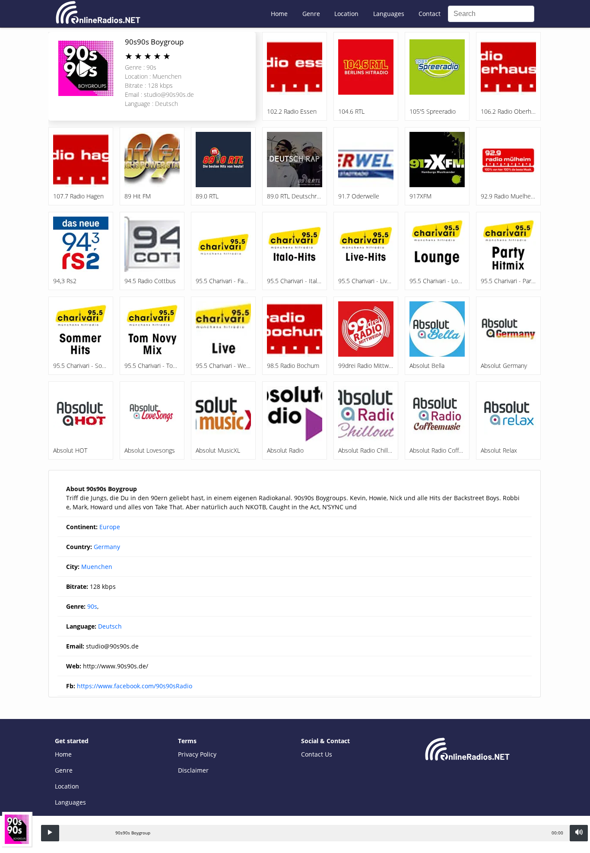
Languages (388, 14)
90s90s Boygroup (154, 42)
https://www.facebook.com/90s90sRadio (134, 686)
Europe (109, 527)
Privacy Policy (197, 754)
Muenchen (96, 566)
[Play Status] (50, 833)
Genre (311, 14)
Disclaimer (193, 770)
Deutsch (110, 626)
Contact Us (316, 754)
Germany (107, 547)
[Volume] (579, 833)
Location (346, 14)
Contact (430, 14)
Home (279, 14)
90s (92, 606)
